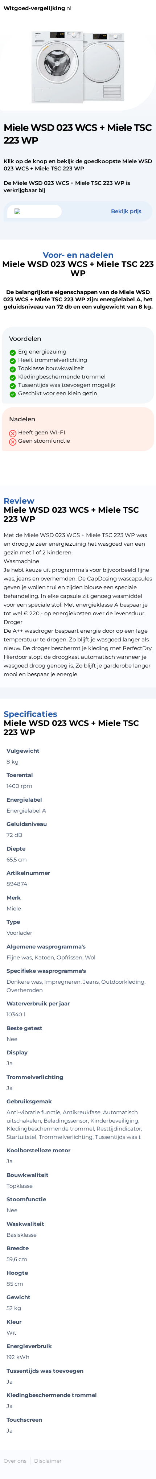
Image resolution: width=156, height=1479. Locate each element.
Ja (10, 1381)
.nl (37, 8)
